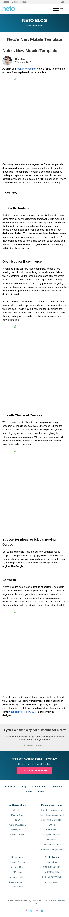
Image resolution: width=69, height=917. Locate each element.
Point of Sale (17, 815)
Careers (28, 791)
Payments (51, 825)
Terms (34, 903)
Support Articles (17, 862)
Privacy (61, 901)
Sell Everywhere (17, 805)
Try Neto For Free (34, 770)
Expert (14, 2)
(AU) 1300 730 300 (51, 867)
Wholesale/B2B (17, 835)
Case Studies (39, 786)
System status (52, 882)
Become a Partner (17, 877)
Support (5, 2)
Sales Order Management (52, 815)
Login (63, 2)
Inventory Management (51, 810)
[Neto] (8, 8)
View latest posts (34, 25)
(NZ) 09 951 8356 (52, 872)
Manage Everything (51, 805)
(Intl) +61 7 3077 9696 (52, 877)
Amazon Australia (17, 825)
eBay (17, 820)
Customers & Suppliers (52, 820)
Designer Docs (17, 867)
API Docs (17, 872)
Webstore (17, 810)
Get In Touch (52, 857)
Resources (17, 857)
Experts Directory (17, 882)
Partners (23, 2)
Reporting (51, 839)
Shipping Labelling (51, 835)
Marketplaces (17, 830)
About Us (10, 786)
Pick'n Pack (51, 830)
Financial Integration (51, 844)
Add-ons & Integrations (51, 849)
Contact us (52, 862)
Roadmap (58, 786)
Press (41, 791)
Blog (23, 786)
